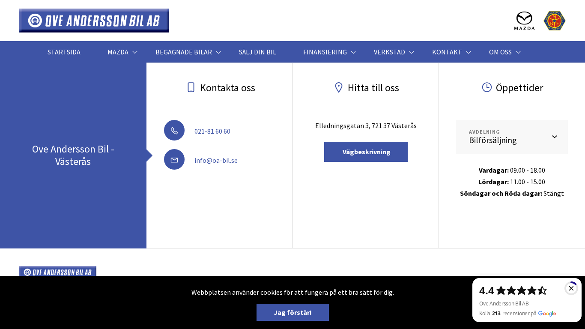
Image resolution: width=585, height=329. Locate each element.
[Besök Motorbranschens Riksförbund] (554, 20)
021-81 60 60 (211, 131)
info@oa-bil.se (215, 160)
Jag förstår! (293, 312)
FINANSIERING (325, 52)
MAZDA (117, 52)
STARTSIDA (64, 52)
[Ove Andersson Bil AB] (94, 21)
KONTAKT (447, 52)
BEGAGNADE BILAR (183, 52)
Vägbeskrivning (366, 151)
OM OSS (500, 52)
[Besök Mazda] (524, 20)
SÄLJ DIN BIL (257, 52)
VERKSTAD (389, 52)
